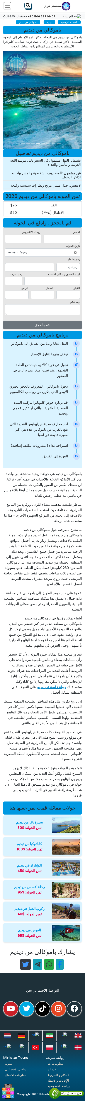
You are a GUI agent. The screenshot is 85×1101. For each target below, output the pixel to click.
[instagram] (58, 1008)
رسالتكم (75, 302)
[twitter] (26, 1008)
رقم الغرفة (16, 274)
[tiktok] (42, 1008)
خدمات (52, 1069)
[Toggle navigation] (7, 6)
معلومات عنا (55, 1063)
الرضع (25, 288)
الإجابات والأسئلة (58, 1080)
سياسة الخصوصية (59, 1086)
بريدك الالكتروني (31, 232)
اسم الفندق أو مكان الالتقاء (64, 274)
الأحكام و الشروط (59, 1075)
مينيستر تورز (53, 5)
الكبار (77, 288)
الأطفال (49, 288)
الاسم (76, 232)
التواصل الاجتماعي (16, 1069)
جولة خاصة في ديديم (51, 686)
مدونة (8, 1063)
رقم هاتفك (74, 259)
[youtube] (10, 1008)
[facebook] (74, 1008)
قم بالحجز (42, 324)
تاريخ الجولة (73, 246)
